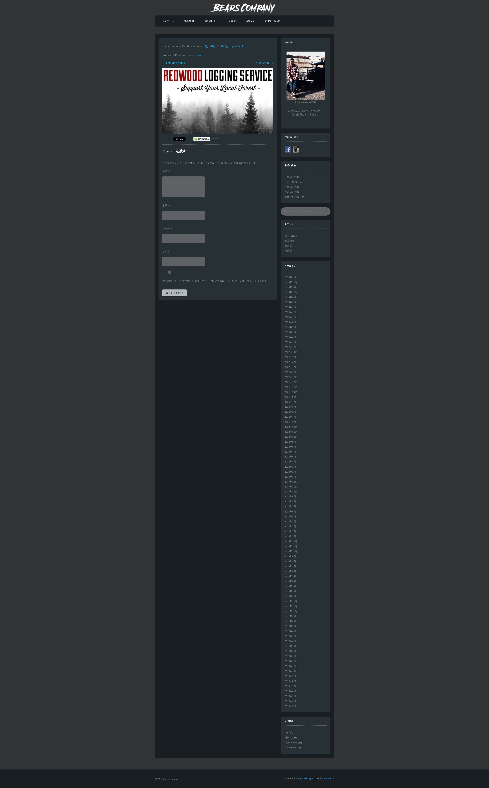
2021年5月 (290, 412)
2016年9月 (290, 676)
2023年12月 (291, 312)
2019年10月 (291, 491)
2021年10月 (291, 392)
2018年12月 (291, 541)
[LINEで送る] (201, 138)
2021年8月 (290, 397)
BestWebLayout (307, 778)
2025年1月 (290, 287)
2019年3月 (290, 526)
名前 (166, 205)
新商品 (288, 245)
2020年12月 (291, 427)
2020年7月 (290, 451)
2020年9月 (290, 441)
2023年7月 (290, 327)
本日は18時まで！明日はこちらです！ (222, 46)
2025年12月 (291, 282)
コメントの (293, 742)
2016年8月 (290, 681)
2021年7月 (290, 402)
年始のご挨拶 (292, 177)
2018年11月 (291, 546)
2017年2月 (290, 651)
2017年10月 (291, 611)
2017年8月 (290, 621)
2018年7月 (290, 566)
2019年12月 (291, 481)
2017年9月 (290, 616)
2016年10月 (291, 671)
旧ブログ (231, 21)
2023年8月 (290, 322)
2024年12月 (291, 292)
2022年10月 (291, 352)
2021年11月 (291, 387)
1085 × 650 (195, 55)
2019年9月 (290, 496)
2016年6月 (290, 691)
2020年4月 (290, 461)
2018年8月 (290, 561)
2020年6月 (290, 456)
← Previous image (173, 62)
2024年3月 (290, 302)
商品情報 (189, 21)
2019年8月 (290, 501)
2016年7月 (290, 686)
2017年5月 (290, 636)
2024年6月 (290, 297)
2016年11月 (291, 666)
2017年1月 (290, 656)
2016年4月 (290, 701)
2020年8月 (290, 446)
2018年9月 (290, 556)
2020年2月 (290, 471)
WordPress (328, 778)
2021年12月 (291, 382)
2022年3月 (290, 372)
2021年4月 (290, 416)
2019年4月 (290, 521)
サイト (166, 251)
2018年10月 (291, 551)
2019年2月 (290, 531)
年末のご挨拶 (292, 192)
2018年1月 (290, 596)
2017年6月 (290, 631)
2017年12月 (291, 601)
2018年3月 (290, 586)
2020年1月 (290, 476)
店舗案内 (250, 21)
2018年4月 (290, 581)
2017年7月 (290, 626)
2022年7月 (290, 357)
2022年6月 (290, 362)
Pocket (215, 138)
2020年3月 (290, 467)
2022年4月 (290, 367)
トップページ (166, 21)
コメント (167, 171)
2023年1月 (290, 342)
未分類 (288, 250)
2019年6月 (290, 511)
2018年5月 (290, 576)
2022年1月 (290, 377)
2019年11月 (291, 486)
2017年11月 (291, 606)
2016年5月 (290, 696)
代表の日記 (210, 21)
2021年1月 (290, 422)
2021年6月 (290, 407)
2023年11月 (291, 317)
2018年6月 (290, 571)
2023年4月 (290, 337)
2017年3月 (290, 646)
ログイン (289, 732)
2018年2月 (290, 591)
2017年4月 (290, 641)
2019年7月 (290, 506)
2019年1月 (290, 536)
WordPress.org (293, 747)
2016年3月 (290, 706)
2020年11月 (291, 432)
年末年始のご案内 (294, 182)
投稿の (291, 737)
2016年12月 (291, 661)
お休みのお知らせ (294, 197)
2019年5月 (290, 516)
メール (167, 228)
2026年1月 (290, 277)
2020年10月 (291, 437)
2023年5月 (290, 332)
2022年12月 (291, 347)
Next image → (264, 62)
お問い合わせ (272, 21)
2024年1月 (290, 307)
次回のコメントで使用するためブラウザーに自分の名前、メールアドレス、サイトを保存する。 (215, 281)
